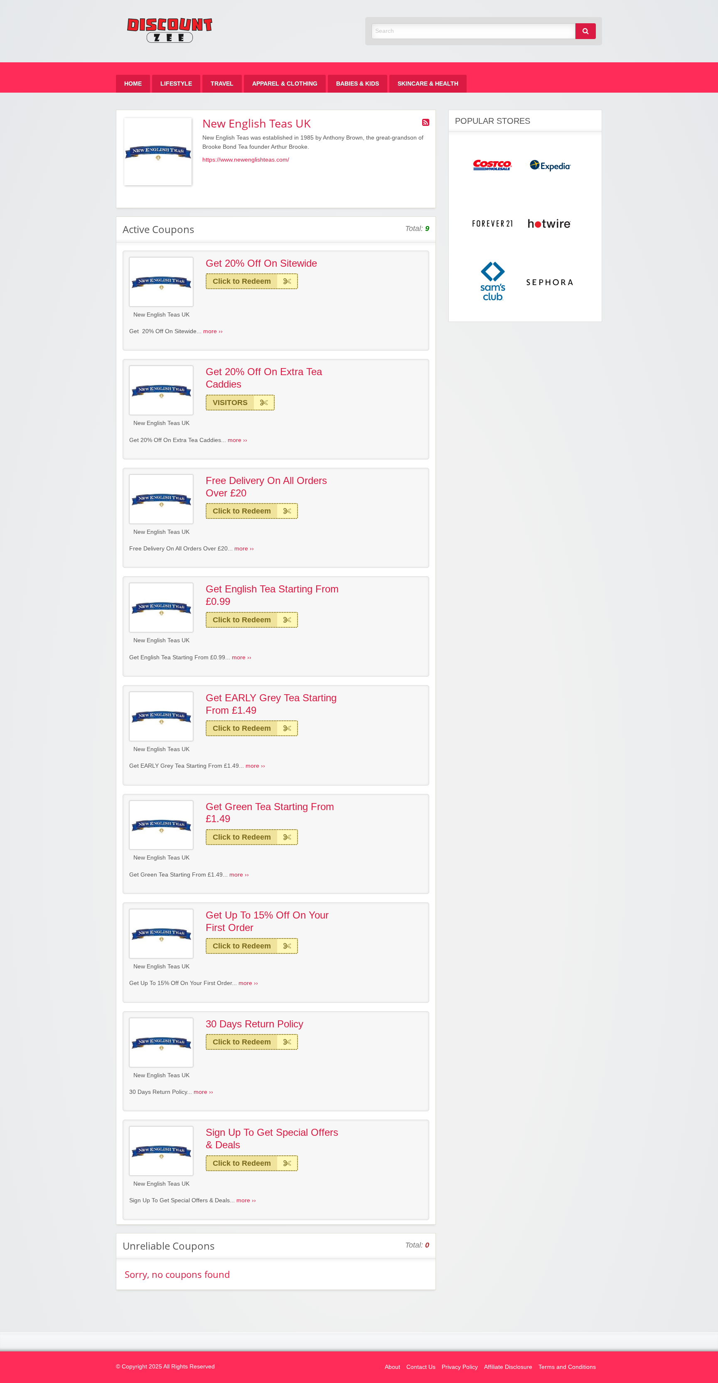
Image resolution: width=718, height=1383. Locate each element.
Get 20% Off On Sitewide (261, 263)
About (392, 1367)
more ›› (213, 331)
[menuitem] (133, 84)
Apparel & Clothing (284, 84)
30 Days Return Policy (254, 1023)
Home (133, 84)
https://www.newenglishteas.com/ (245, 160)
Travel (222, 84)
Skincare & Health (428, 84)
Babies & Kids (357, 84)
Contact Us (420, 1367)
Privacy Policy (460, 1367)
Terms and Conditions (567, 1367)
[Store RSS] (425, 122)
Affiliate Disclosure (508, 1367)
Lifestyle (176, 84)
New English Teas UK (161, 315)
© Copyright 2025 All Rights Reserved (165, 1366)
